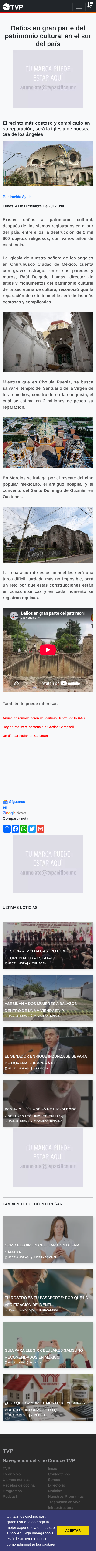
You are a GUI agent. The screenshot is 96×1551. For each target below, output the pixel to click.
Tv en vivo (12, 1474)
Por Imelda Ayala (17, 197)
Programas (12, 1491)
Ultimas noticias (17, 1480)
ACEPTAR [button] (73, 1530)
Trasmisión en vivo (64, 1502)
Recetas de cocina (19, 1485)
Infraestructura (60, 1508)
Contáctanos (59, 1474)
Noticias (55, 1491)
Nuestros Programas (66, 1496)
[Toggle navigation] (79, 6)
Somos (54, 1480)
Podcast (10, 1496)
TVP (6, 1468)
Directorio (56, 1485)
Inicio (52, 1468)
